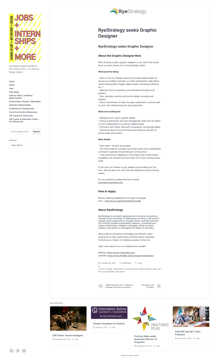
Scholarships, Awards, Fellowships (25, 101)
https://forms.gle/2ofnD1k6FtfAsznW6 (123, 201)
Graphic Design (145, 269)
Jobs (11, 88)
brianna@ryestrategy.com (110, 182)
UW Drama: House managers (67, 335)
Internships (14, 92)
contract (102, 269)
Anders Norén (133, 355)
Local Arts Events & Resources (23, 112)
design (109, 269)
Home (11, 81)
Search (36, 131)
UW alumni (120, 271)
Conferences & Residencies (21, 108)
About (12, 85)
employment (118, 269)
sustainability (108, 271)
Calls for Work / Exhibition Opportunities (21, 96)
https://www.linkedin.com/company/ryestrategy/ (130, 255)
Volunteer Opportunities (20, 105)
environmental (131, 269)
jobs (154, 269)
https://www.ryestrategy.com (121, 252)
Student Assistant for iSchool (109, 323)
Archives (13, 140)
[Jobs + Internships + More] (25, 38)
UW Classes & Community (21, 116)
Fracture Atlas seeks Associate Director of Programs (145, 339)
